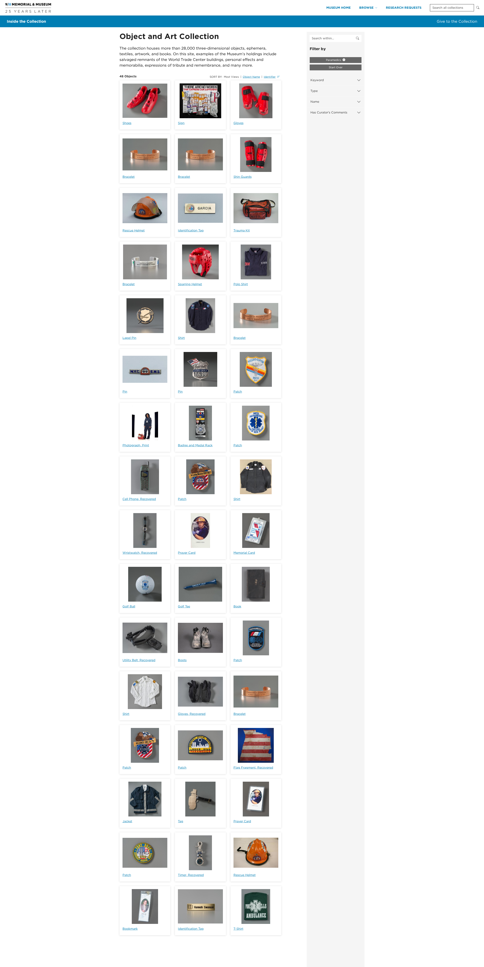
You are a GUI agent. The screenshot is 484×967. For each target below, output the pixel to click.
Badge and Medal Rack (195, 445)
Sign (181, 123)
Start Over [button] (336, 67)
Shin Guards (242, 177)
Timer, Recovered (191, 875)
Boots (182, 660)
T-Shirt (238, 928)
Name (314, 101)
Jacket (127, 821)
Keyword (317, 80)
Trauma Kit (241, 230)
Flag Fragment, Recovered (253, 767)
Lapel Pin (129, 338)
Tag (180, 821)
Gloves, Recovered (192, 714)
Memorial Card (244, 553)
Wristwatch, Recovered (140, 553)
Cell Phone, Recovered (139, 499)
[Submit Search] (478, 7)
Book (237, 606)
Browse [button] (366, 7)
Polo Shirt (240, 284)
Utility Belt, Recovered (139, 660)
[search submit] (357, 38)
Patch (237, 391)
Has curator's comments (328, 112)
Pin (125, 391)
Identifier (270, 76)
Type (314, 91)
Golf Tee (184, 606)
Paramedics (334, 59)
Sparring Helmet (190, 284)
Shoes (127, 123)
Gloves (238, 123)
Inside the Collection (26, 21)
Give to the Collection (457, 21)
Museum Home (338, 7)
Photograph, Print (136, 445)
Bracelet (129, 177)
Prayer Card (186, 553)
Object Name (251, 76)
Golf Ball (129, 606)
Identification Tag (191, 230)
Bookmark (130, 928)
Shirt (181, 338)
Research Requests (403, 7)
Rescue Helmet (134, 230)
